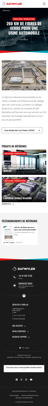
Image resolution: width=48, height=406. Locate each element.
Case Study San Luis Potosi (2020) (19, 130)
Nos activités (17, 326)
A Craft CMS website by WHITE (24, 402)
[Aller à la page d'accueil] (12, 4)
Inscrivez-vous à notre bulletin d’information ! (24, 368)
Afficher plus (6, 204)
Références (6, 10)
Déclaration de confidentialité (24, 398)
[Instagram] (26, 379)
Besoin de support (19, 337)
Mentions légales (14, 395)
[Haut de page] (24, 295)
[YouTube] (31, 379)
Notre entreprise (19, 332)
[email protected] (19, 319)
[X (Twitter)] (21, 379)
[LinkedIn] (17, 379)
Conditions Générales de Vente (30, 395)
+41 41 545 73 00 (19, 315)
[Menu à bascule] (44, 4)
